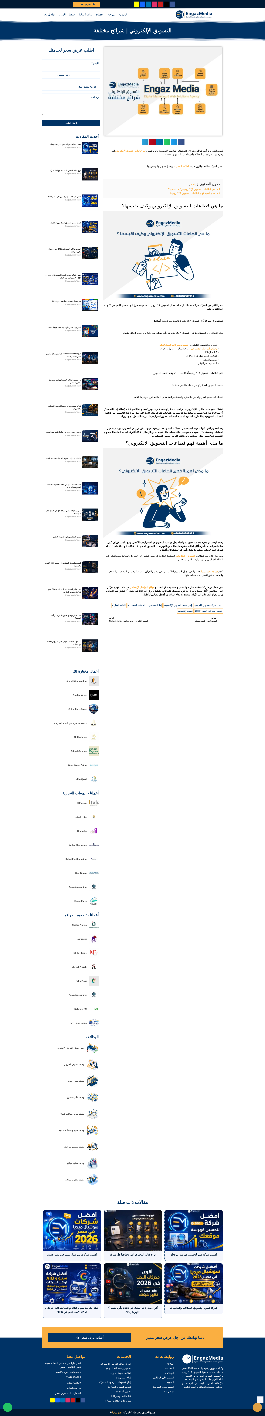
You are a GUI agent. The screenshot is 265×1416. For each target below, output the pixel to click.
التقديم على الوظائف (163, 1377)
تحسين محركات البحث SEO (173, 345)
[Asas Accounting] (94, 891)
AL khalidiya (80, 737)
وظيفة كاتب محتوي (75, 1097)
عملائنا (72, 14)
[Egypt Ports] (94, 905)
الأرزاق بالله (81, 779)
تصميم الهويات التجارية (119, 1387)
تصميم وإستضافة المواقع (118, 1368)
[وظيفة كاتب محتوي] (92, 1102)
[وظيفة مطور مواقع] (92, 1168)
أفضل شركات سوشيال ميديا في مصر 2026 (64, 197)
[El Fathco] (94, 807)
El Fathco (82, 803)
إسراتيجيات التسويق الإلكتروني (130, 150)
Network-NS (80, 1009)
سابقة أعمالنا (85, 14)
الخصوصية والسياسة (163, 1387)
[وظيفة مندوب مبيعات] (92, 1185)
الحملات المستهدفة (136, 605)
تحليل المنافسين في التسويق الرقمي (67, 537)
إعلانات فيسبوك (155, 605)
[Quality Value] (94, 699)
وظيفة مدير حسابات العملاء (72, 1114)
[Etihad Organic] (94, 755)
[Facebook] (172, 4)
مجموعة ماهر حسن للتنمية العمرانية (70, 723)
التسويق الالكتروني (185, 556)
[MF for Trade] (94, 957)
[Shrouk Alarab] (94, 971)
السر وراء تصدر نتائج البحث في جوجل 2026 (64, 327)
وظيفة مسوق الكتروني (74, 1064)
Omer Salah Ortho (77, 765)
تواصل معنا (49, 14)
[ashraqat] (94, 943)
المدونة (61, 14)
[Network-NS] (94, 1013)
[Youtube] (160, 4)
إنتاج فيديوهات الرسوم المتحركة (115, 1382)
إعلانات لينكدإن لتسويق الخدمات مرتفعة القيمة (63, 458)
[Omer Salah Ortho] (94, 769)
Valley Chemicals (78, 845)
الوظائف (169, 1373)
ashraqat (82, 939)
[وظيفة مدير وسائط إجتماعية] (92, 1135)
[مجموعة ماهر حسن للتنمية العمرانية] (94, 727)
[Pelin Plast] (94, 985)
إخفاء (193, 184)
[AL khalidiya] (94, 741)
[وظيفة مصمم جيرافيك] (92, 1152)
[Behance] (142, 4)
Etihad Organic (79, 751)
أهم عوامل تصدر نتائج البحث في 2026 (66, 301)
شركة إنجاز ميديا (209, 571)
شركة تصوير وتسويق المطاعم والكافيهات (65, 223)
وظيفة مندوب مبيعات (74, 1179)
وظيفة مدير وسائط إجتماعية (71, 1130)
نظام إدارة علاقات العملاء (118, 1400)
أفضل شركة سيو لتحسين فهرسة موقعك (65, 144)
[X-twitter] (166, 4)
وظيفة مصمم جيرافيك (74, 1147)
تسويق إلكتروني (185, 611)
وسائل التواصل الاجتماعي (204, 348)
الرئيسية (123, 14)
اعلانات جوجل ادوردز (120, 1373)
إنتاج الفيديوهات (123, 1377)
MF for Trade (80, 953)
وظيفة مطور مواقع (75, 1163)
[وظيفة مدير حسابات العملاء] (92, 1119)
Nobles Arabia (79, 925)
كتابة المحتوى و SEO (120, 1396)
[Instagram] (154, 4)
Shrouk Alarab (79, 967)
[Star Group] (94, 877)
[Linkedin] (148, 4)
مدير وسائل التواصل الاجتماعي (70, 1048)
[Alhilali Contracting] (94, 685)
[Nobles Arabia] (94, 929)
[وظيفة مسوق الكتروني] (92, 1069)
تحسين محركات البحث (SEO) (208, 611)
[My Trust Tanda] (94, 1027)
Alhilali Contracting (76, 681)
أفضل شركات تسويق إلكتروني (208, 605)
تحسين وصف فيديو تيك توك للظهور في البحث (63, 432)
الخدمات (100, 14)
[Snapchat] (136, 4)
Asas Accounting (78, 887)
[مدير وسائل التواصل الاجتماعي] (92, 1053)
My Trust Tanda (79, 1023)
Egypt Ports (80, 901)
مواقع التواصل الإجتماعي (141, 587)
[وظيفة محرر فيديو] (92, 1086)
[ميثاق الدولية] (94, 821)
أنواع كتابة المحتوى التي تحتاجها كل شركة (65, 170)
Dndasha (82, 831)
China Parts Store (77, 709)
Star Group (81, 873)
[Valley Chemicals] (94, 849)
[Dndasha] (94, 835)
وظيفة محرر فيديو (76, 1081)
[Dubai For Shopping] (94, 863)
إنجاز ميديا (117, 1412)
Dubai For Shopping (76, 859)
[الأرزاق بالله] (94, 783)
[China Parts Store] (94, 713)
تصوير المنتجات (123, 1391)
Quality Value (80, 695)
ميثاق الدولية (81, 817)
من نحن (111, 14)
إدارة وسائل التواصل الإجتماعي (115, 1363)
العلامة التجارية (181, 166)
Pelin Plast (81, 981)
